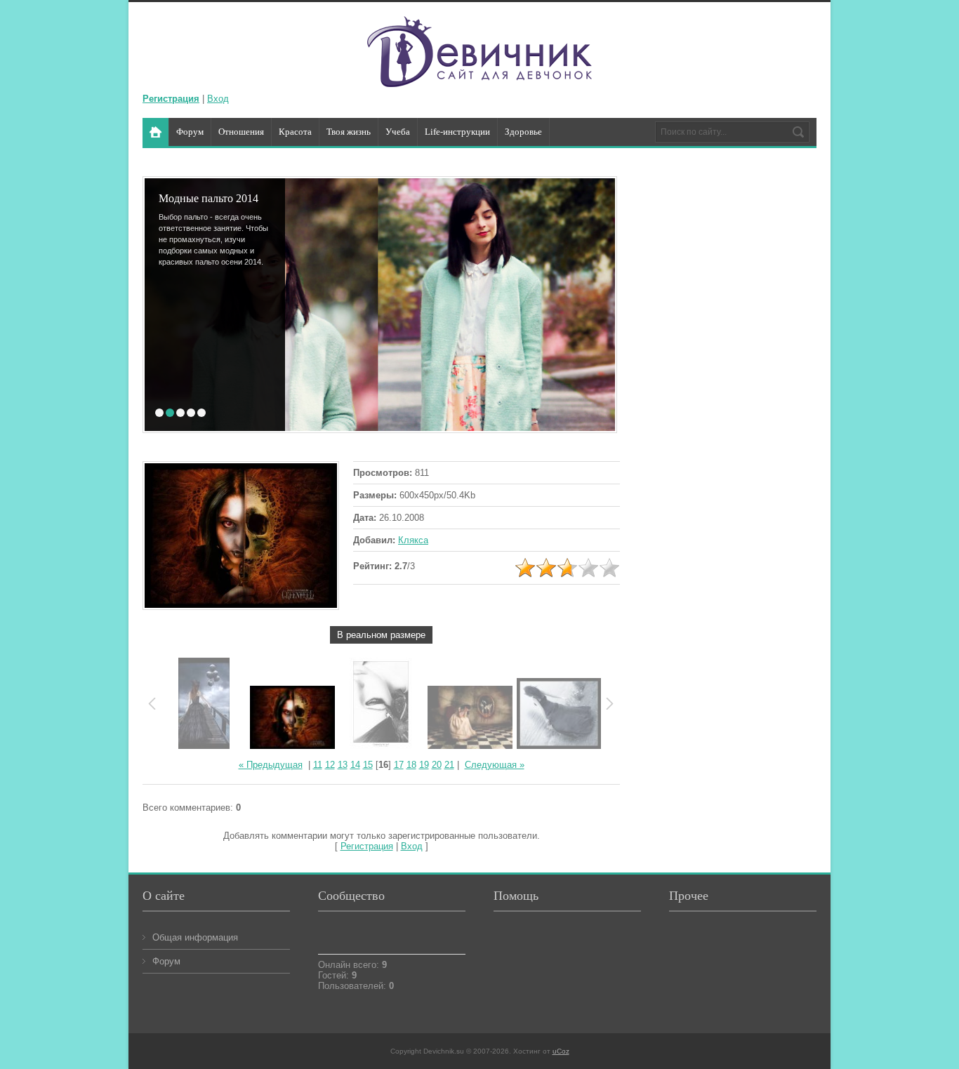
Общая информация (195, 937)
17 (399, 764)
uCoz (561, 1051)
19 (424, 764)
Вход (218, 98)
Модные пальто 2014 (184, 198)
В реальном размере (381, 635)
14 (355, 764)
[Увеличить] (241, 536)
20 (437, 764)
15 (368, 764)
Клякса (413, 540)
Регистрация (366, 846)
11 (317, 764)
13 (343, 764)
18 (411, 764)
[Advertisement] (736, 397)
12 (330, 764)
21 (449, 764)
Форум (166, 961)
